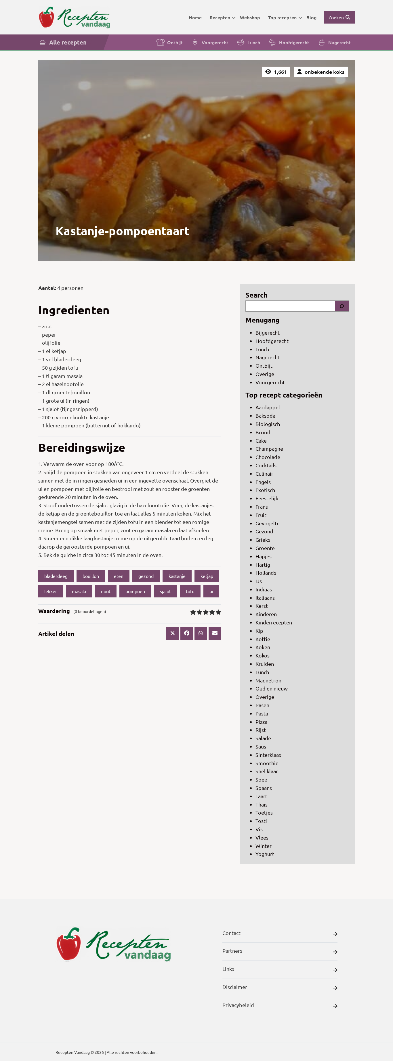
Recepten (220, 17)
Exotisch (265, 490)
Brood (262, 432)
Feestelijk (266, 498)
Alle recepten (68, 42)
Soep (261, 779)
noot (105, 591)
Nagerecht (339, 42)
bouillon (91, 576)
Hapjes (263, 556)
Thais (261, 804)
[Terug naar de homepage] (74, 17)
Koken (262, 647)
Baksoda (265, 415)
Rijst (260, 730)
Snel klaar (266, 771)
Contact (231, 933)
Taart (261, 796)
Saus (260, 746)
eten (118, 576)
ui (211, 591)
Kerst (261, 606)
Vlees (261, 837)
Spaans (263, 788)
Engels (263, 482)
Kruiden (264, 664)
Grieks (262, 540)
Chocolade (267, 457)
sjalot (165, 591)
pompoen (135, 591)
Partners (232, 951)
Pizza (261, 722)
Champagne (269, 448)
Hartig (262, 565)
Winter (263, 846)
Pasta (261, 713)
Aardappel (267, 407)
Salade (263, 738)
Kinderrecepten (273, 622)
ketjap (207, 576)
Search (256, 294)
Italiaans (265, 598)
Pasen (262, 705)
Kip (259, 631)
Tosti (261, 821)
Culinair (264, 473)
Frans (261, 507)
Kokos (262, 655)
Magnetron (268, 680)
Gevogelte (267, 523)
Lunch (253, 42)
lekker (50, 591)
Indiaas (263, 589)
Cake (261, 440)
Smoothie (266, 763)
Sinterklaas (268, 755)
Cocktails (265, 465)
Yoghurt (264, 854)
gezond (146, 576)
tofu (190, 591)
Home (195, 17)
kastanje (177, 576)
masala (79, 591)
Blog (311, 17)
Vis (259, 829)
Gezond (264, 531)
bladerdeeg (56, 576)
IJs (258, 581)
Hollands (265, 573)
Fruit (260, 515)
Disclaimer (234, 987)
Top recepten (282, 17)
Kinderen (266, 614)
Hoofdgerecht (294, 42)
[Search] (342, 306)
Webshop (250, 17)
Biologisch (267, 424)
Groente (265, 548)
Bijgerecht (267, 332)
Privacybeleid (238, 1005)
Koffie (262, 639)
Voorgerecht (215, 42)
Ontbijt (175, 42)
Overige (264, 374)
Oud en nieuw (271, 688)
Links (228, 969)
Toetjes (264, 812)
